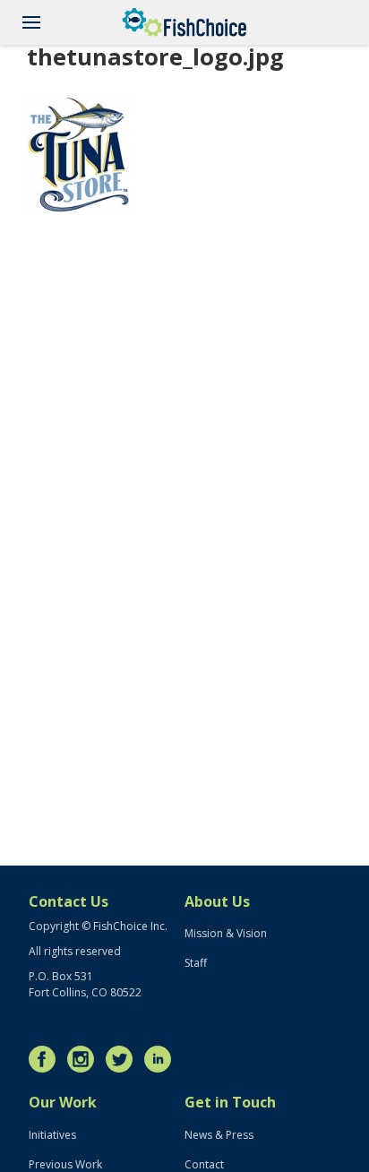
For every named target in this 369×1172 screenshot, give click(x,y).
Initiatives (52, 1134)
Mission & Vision (225, 933)
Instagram (85, 1059)
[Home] (184, 22)
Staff (195, 962)
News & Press (218, 1134)
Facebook (46, 1059)
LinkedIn (162, 1059)
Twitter (124, 1059)
